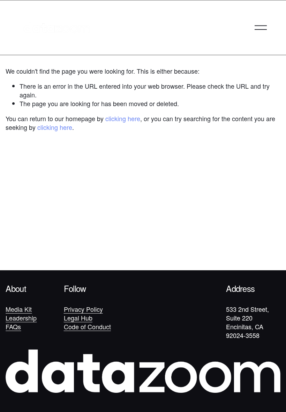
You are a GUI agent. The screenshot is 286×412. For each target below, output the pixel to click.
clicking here (122, 118)
